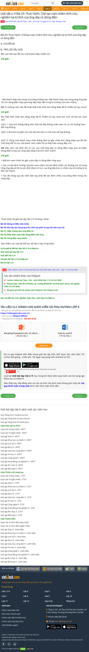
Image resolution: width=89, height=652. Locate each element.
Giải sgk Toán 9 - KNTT (10, 436)
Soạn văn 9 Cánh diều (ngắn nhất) (15, 526)
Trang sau (79, 27)
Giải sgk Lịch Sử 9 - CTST (11, 490)
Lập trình (49, 601)
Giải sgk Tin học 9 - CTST (11, 501)
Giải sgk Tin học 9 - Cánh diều (13, 547)
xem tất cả (44, 346)
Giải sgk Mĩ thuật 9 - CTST (11, 515)
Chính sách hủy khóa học (13, 621)
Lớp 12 (75, 8)
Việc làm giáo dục (73, 3)
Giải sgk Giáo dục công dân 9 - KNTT (16, 450)
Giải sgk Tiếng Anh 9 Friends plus (15, 422)
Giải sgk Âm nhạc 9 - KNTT (12, 465)
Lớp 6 (23, 8)
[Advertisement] (44, 80)
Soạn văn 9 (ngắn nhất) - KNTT (14, 433)
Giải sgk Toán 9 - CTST (10, 483)
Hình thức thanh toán (11, 614)
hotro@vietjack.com (63, 621)
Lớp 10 (56, 8)
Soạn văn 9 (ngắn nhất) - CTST (13, 479)
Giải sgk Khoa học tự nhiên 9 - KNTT (16, 440)
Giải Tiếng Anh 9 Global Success (14, 415)
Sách (72, 569)
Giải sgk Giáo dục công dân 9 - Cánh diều (18, 544)
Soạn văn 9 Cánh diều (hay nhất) (15, 522)
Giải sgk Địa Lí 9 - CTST (10, 493)
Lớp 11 (65, 8)
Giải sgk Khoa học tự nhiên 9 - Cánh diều (18, 533)
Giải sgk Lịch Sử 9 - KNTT (11, 443)
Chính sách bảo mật (10, 610)
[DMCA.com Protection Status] (28, 649)
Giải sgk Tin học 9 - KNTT (11, 454)
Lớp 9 (47, 8)
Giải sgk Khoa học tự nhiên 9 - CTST (16, 486)
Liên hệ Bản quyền (10, 625)
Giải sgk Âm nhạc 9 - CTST (12, 511)
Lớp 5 (14, 8)
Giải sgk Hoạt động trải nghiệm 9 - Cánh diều (20, 554)
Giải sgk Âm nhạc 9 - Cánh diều (14, 558)
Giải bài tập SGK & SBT (30, 569)
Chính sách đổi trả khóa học (14, 617)
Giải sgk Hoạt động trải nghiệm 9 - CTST (18, 508)
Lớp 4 (6, 8)
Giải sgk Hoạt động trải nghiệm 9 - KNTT (18, 461)
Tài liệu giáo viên (54, 569)
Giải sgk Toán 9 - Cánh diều (12, 529)
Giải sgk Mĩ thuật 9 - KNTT (12, 468)
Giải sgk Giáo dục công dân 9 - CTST (16, 497)
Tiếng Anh (70, 601)
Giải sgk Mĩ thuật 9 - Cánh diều (14, 561)
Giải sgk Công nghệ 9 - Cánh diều (15, 551)
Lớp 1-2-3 (6, 591)
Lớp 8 (39, 8)
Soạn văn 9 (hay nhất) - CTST (13, 476)
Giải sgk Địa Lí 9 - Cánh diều (12, 540)
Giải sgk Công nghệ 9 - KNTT (13, 458)
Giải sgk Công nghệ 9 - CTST (12, 504)
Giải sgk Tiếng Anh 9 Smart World (15, 418)
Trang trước (9, 27)
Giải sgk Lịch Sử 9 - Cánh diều (13, 536)
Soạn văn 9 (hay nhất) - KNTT (13, 429)
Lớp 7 (31, 8)
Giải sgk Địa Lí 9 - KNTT (10, 447)
